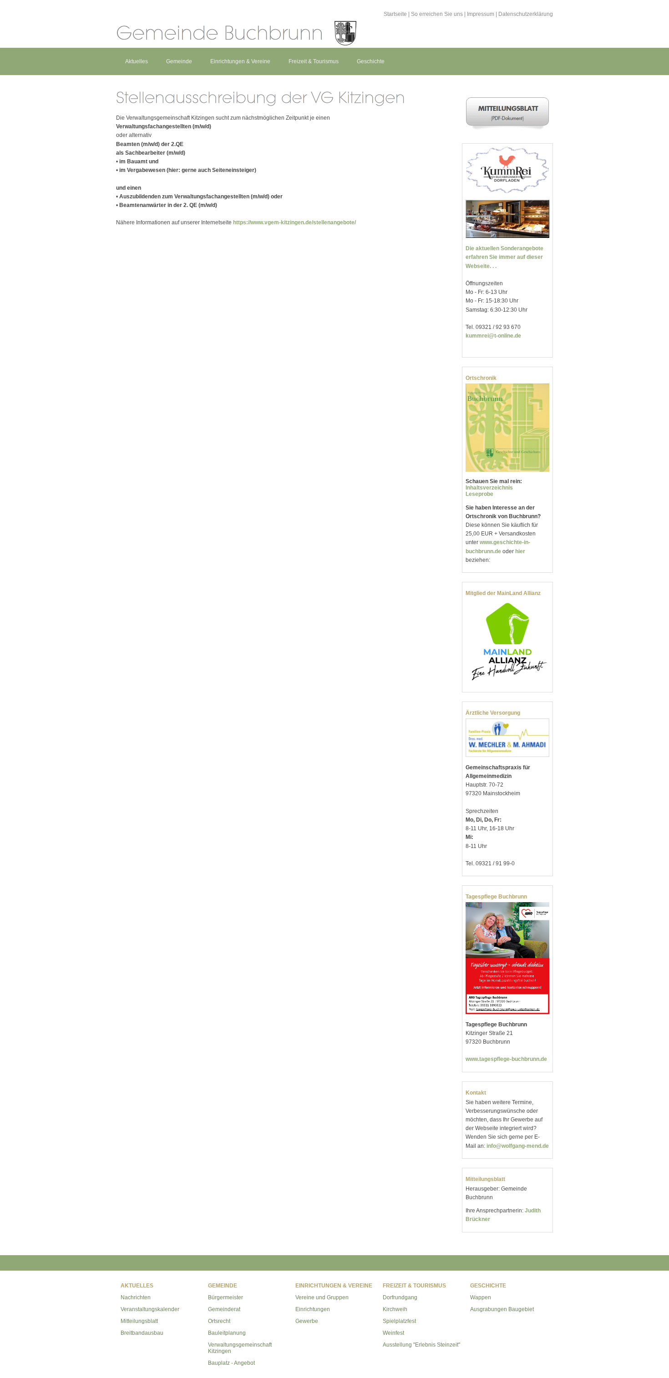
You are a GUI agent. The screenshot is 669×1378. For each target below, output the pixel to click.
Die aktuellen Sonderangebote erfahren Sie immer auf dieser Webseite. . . (504, 257)
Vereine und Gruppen (322, 1297)
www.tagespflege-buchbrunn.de (506, 1059)
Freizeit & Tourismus (314, 61)
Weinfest (393, 1333)
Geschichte (371, 61)
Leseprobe (479, 494)
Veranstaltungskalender (150, 1309)
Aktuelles (136, 61)
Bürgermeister (225, 1297)
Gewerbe (306, 1321)
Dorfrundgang (400, 1297)
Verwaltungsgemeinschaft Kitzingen (240, 1348)
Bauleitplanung (227, 1333)
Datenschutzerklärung (525, 14)
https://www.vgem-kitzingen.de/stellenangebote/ (294, 222)
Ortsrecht (219, 1321)
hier (520, 551)
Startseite (395, 14)
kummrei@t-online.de (493, 336)
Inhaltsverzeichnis (489, 488)
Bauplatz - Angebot (231, 1363)
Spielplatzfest (399, 1321)
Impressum (480, 14)
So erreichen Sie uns (437, 14)
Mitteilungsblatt (139, 1321)
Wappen (480, 1297)
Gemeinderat (224, 1309)
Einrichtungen (312, 1309)
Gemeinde (179, 61)
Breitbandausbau (142, 1333)
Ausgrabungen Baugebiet (502, 1309)
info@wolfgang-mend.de (518, 1146)
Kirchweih (395, 1309)
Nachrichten (136, 1297)
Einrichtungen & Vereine (240, 61)
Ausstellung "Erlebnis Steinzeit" (421, 1345)
